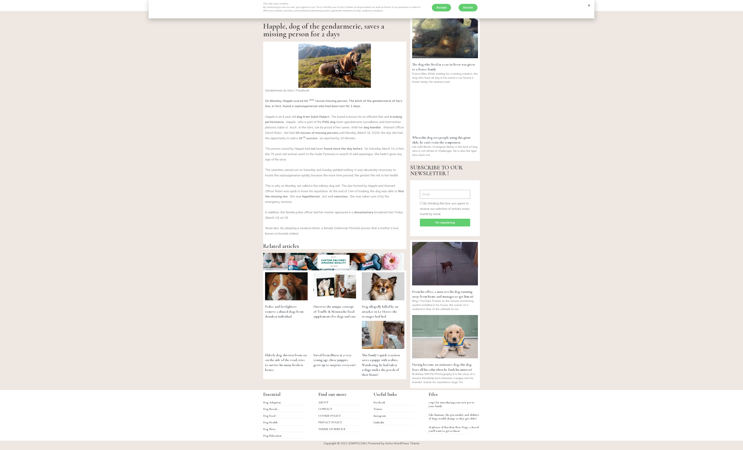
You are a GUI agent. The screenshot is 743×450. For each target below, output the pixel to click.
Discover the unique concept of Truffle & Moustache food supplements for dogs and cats (334, 311)
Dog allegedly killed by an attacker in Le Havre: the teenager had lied (380, 311)
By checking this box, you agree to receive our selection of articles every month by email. (445, 209)
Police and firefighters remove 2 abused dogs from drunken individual (284, 311)
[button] (441, 7)
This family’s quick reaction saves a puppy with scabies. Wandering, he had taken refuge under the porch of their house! (381, 365)
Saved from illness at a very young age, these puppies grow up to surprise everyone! (334, 360)
